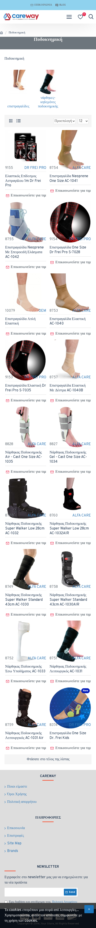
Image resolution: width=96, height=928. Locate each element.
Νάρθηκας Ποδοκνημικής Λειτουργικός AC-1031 (68, 669)
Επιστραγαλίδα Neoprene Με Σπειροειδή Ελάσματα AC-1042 (24, 252)
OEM (42, 311)
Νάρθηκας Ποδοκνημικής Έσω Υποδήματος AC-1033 (25, 669)
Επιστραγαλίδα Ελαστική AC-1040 (68, 321)
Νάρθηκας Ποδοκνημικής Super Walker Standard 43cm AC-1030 (24, 600)
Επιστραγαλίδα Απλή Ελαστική (20, 321)
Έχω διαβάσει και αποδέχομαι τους (43, 902)
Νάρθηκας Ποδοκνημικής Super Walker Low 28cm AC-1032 (24, 529)
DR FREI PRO (35, 168)
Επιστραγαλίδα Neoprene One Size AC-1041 (69, 178)
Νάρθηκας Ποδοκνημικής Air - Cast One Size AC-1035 (23, 457)
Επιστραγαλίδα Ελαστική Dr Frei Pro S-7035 (25, 388)
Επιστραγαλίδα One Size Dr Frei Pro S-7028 (68, 250)
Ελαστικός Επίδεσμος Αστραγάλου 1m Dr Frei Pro (23, 181)
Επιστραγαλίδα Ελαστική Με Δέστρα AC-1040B (68, 388)
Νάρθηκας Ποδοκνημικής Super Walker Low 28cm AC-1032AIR (69, 529)
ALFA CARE (81, 168)
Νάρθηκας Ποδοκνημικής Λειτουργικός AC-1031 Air (24, 735)
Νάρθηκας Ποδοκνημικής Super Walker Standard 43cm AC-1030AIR (68, 600)
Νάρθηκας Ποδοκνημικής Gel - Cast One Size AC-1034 (68, 457)
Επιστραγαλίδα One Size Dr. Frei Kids (68, 735)
